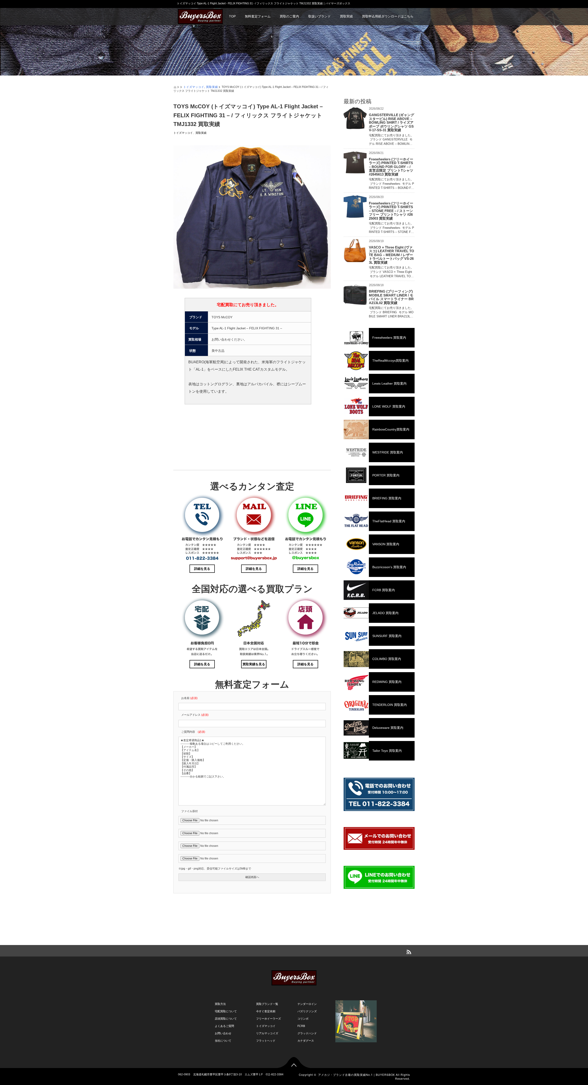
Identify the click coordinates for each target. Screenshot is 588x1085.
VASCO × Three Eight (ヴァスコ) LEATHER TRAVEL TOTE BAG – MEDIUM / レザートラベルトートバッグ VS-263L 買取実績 (391, 254)
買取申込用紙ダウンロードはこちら (387, 16)
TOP (232, 16)
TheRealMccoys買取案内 (390, 360)
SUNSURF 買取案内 (386, 636)
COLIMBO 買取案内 (386, 659)
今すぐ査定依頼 (265, 1011)
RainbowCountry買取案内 (390, 429)
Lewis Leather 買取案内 (389, 383)
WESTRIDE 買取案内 (387, 452)
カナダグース (305, 1040)
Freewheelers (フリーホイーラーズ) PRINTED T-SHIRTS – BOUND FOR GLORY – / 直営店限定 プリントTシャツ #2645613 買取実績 (391, 166)
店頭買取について (226, 1018)
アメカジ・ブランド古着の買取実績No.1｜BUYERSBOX (356, 1075)
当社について (223, 1040)
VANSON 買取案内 (385, 544)
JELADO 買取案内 (385, 613)
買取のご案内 (289, 16)
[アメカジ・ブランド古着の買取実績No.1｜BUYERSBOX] (200, 16)
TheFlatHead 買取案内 (388, 521)
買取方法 (220, 1004)
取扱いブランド (319, 16)
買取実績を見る (254, 664)
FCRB (301, 1026)
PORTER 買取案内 (385, 475)
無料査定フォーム (258, 16)
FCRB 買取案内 (383, 590)
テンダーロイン (307, 1004)
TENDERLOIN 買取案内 (389, 705)
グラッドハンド (307, 1033)
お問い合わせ (223, 1033)
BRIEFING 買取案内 (386, 498)
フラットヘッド (265, 1040)
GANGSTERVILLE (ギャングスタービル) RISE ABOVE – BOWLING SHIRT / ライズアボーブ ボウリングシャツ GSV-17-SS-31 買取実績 (391, 122)
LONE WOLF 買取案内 (388, 406)
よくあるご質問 (224, 1026)
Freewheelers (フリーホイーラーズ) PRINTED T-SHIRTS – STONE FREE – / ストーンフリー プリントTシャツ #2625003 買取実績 (391, 210)
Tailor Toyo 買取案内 (387, 750)
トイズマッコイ (193, 87)
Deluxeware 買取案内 (387, 728)
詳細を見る (202, 568)
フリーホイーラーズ (268, 1018)
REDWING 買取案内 (386, 682)
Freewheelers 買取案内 (389, 337)
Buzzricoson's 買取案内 (389, 567)
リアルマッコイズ (267, 1033)
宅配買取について (226, 1011)
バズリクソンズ (307, 1011)
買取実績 (346, 16)
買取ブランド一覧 (267, 1004)
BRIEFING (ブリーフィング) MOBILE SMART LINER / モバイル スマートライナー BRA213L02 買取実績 (391, 297)
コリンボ (302, 1018)
